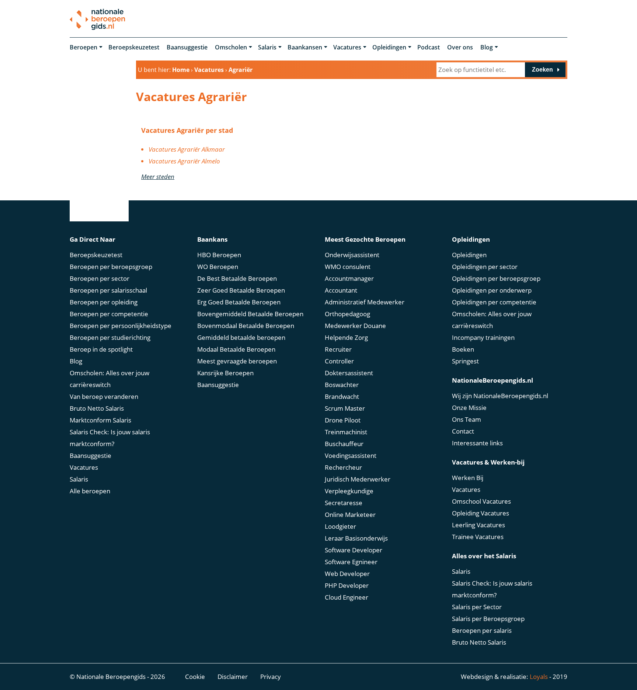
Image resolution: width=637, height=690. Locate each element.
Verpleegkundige (349, 491)
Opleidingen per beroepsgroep (496, 278)
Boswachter (342, 384)
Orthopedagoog (347, 314)
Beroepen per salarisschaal (108, 290)
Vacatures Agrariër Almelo (184, 161)
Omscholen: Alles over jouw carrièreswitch (109, 379)
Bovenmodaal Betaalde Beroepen (245, 325)
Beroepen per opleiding (104, 302)
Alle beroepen (90, 491)
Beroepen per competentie (109, 314)
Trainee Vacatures (478, 536)
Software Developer (353, 550)
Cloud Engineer (346, 597)
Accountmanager (349, 278)
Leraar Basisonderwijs (356, 538)
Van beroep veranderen (104, 396)
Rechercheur (343, 467)
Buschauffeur (344, 443)
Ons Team (466, 419)
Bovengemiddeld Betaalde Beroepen (250, 314)
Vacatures (347, 47)
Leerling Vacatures (478, 525)
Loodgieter (340, 526)
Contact (463, 431)
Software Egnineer (351, 562)
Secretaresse (343, 502)
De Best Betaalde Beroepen (237, 278)
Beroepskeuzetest (133, 47)
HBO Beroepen (219, 255)
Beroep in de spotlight (101, 349)
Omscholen (231, 47)
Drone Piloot (343, 420)
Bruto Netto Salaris (97, 408)
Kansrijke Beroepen (225, 373)
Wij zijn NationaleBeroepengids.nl (500, 395)
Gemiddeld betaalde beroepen (241, 337)
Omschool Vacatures (481, 501)
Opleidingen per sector (485, 266)
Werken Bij (467, 477)
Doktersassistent (349, 373)
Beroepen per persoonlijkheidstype (120, 325)
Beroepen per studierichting (110, 337)
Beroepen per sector (99, 278)
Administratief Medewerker (364, 302)
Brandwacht (342, 396)
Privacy (270, 676)
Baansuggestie (187, 47)
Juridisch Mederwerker (357, 479)
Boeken (463, 349)
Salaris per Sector (477, 607)
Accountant (341, 290)
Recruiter (338, 349)
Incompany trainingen (483, 337)
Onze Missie (469, 407)
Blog (486, 47)
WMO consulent (347, 266)
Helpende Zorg (346, 337)
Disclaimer (232, 676)
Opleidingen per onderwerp (492, 290)
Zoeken (542, 69)
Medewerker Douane (355, 325)
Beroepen (83, 47)
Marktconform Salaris (100, 420)
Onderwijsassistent (352, 255)
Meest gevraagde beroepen (237, 361)
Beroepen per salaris (482, 630)
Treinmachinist (346, 432)
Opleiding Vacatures (480, 513)
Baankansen (305, 47)
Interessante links (477, 443)
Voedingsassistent (350, 455)
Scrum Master (345, 408)
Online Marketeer (350, 514)
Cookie (195, 676)
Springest (465, 361)
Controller (339, 361)
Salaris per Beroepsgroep (488, 618)
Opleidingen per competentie (494, 302)
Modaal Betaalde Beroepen (236, 349)
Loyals (539, 676)
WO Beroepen (217, 266)
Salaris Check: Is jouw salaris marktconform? (110, 438)
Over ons (460, 47)
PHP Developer (347, 585)
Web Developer (347, 573)
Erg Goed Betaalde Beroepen (239, 302)
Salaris (267, 47)
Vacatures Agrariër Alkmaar (187, 149)
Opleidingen (389, 47)
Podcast (428, 47)
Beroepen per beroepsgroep (111, 266)
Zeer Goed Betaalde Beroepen (241, 290)
